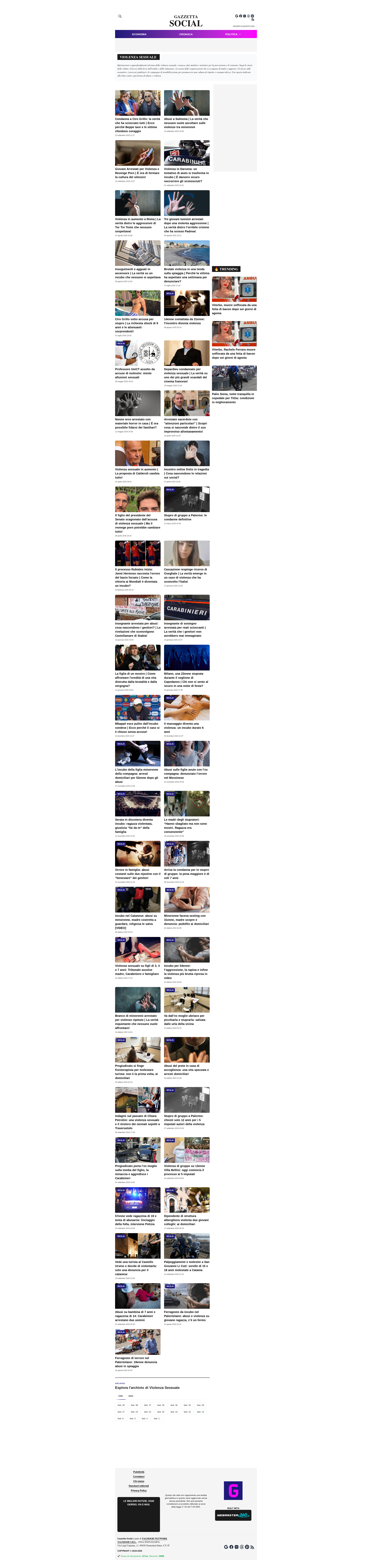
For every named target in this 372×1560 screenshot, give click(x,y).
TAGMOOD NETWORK (154, 1538)
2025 (120, 1396)
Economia (139, 34)
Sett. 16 (174, 1412)
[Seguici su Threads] (248, 16)
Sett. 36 (160, 1405)
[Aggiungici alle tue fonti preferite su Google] (236, 16)
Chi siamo (138, 1481)
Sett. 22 (147, 1412)
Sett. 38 (134, 1405)
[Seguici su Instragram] (244, 16)
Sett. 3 (133, 1418)
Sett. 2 (145, 1418)
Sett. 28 (200, 1405)
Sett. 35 (174, 1405)
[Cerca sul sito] (120, 16)
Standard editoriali (139, 1486)
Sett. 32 (187, 1405)
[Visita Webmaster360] (233, 1515)
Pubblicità (138, 1472)
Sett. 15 (187, 1412)
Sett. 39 (121, 1405)
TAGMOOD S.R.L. (127, 1542)
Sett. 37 (147, 1405)
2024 (130, 1396)
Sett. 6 (121, 1418)
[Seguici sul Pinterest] (252, 16)
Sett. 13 (200, 1412)
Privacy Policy (139, 1490)
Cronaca (186, 34)
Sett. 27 (121, 1412)
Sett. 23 (134, 1412)
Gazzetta (186, 21)
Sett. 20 (160, 1412)
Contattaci (138, 1476)
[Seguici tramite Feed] (253, 19)
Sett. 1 (157, 1418)
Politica (231, 34)
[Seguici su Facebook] (240, 16)
